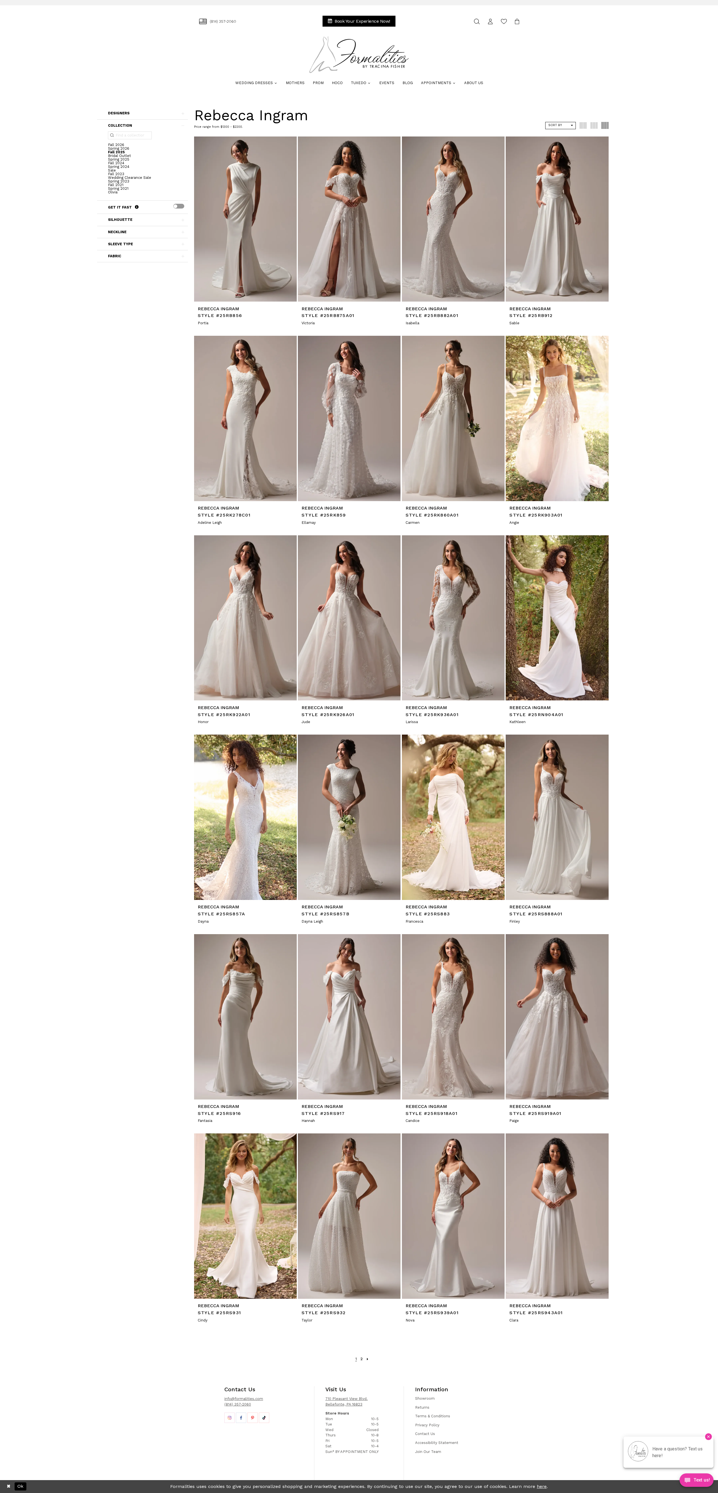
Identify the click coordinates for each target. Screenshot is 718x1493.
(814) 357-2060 (237, 1404)
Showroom (425, 1398)
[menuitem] (217, 21)
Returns (422, 1407)
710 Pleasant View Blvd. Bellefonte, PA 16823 (346, 1401)
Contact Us (425, 1434)
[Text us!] (696, 1481)
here (542, 1486)
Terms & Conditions (432, 1416)
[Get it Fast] (137, 207)
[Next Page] (368, 1359)
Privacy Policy (427, 1425)
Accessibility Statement (436, 1443)
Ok (20, 1486)
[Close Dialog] (8, 1486)
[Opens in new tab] (229, 1418)
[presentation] (178, 206)
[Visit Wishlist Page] (504, 21)
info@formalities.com (243, 1399)
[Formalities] (359, 55)
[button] (490, 21)
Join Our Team (428, 1452)
